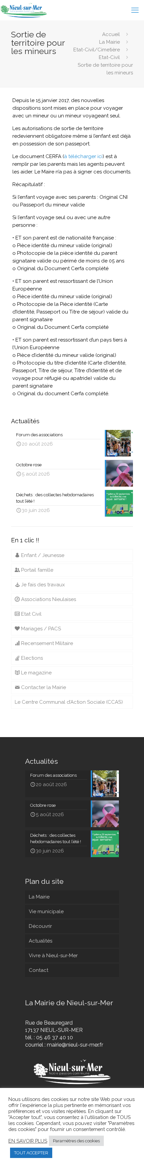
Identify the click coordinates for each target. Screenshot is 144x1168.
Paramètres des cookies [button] (76, 1140)
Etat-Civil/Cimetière (96, 50)
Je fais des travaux (42, 585)
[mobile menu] (135, 10)
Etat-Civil (109, 57)
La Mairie (109, 42)
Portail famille (36, 570)
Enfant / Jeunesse (42, 555)
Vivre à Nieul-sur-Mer (53, 956)
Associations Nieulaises (48, 599)
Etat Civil (31, 614)
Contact (38, 970)
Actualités (40, 941)
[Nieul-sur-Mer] (24, 10)
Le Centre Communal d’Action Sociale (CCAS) (69, 702)
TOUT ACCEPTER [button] (31, 1152)
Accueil (111, 34)
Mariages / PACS (40, 629)
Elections (31, 658)
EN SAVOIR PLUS (27, 1141)
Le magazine (36, 673)
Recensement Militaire (46, 643)
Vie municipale (46, 912)
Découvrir (40, 926)
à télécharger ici (83, 156)
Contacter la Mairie (43, 687)
